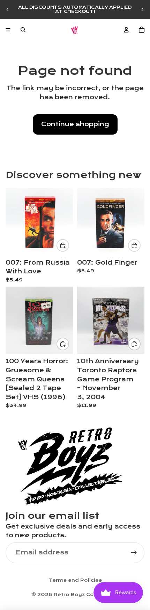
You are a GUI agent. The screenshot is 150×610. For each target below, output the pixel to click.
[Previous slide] (7, 9)
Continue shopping (75, 124)
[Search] (23, 29)
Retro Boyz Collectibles (86, 594)
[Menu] (8, 30)
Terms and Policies (75, 580)
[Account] (126, 29)
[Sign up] (134, 552)
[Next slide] (142, 9)
